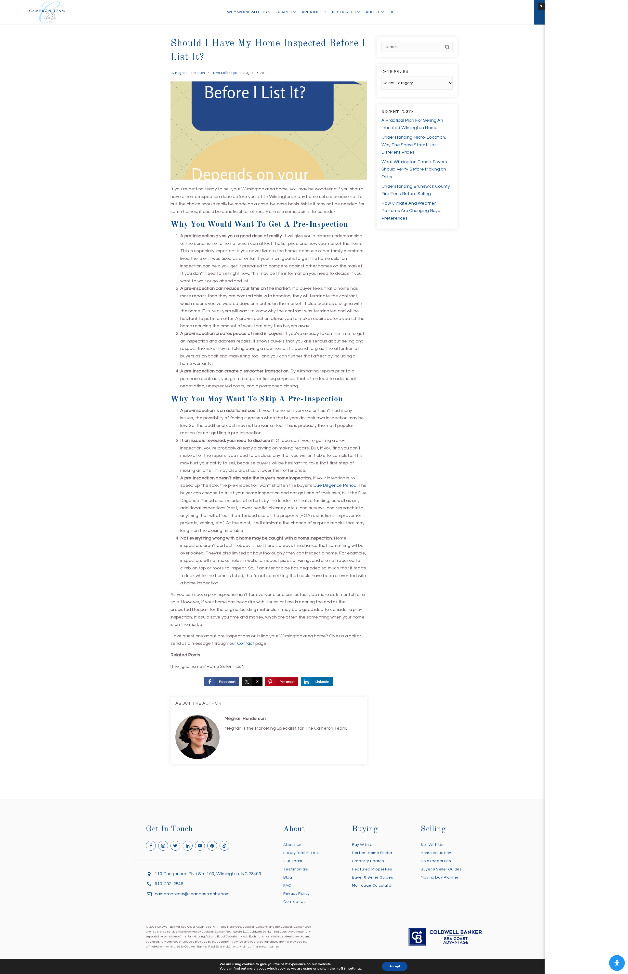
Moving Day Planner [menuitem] (440, 877)
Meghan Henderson (190, 73)
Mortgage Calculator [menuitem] (372, 885)
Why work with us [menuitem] (247, 12)
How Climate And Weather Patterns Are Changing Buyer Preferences (411, 211)
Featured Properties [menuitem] (372, 869)
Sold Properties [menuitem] (436, 861)
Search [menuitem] (284, 12)
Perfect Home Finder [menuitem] (372, 853)
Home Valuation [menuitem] (436, 853)
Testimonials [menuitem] (295, 869)
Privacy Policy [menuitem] (296, 893)
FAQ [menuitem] (287, 885)
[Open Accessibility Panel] (617, 963)
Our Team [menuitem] (292, 861)
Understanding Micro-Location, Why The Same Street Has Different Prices (413, 145)
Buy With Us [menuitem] (363, 845)
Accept (394, 966)
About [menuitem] (373, 12)
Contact (245, 643)
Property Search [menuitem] (368, 861)
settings (354, 968)
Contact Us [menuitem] (294, 902)
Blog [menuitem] (395, 12)
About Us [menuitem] (292, 845)
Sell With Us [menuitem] (432, 845)
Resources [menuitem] (344, 12)
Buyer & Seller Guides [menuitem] (372, 877)
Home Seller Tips (224, 73)
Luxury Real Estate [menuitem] (301, 853)
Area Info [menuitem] (313, 12)
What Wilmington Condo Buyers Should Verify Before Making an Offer (414, 169)
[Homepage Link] (47, 12)
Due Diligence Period (334, 485)
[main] (314, 399)
